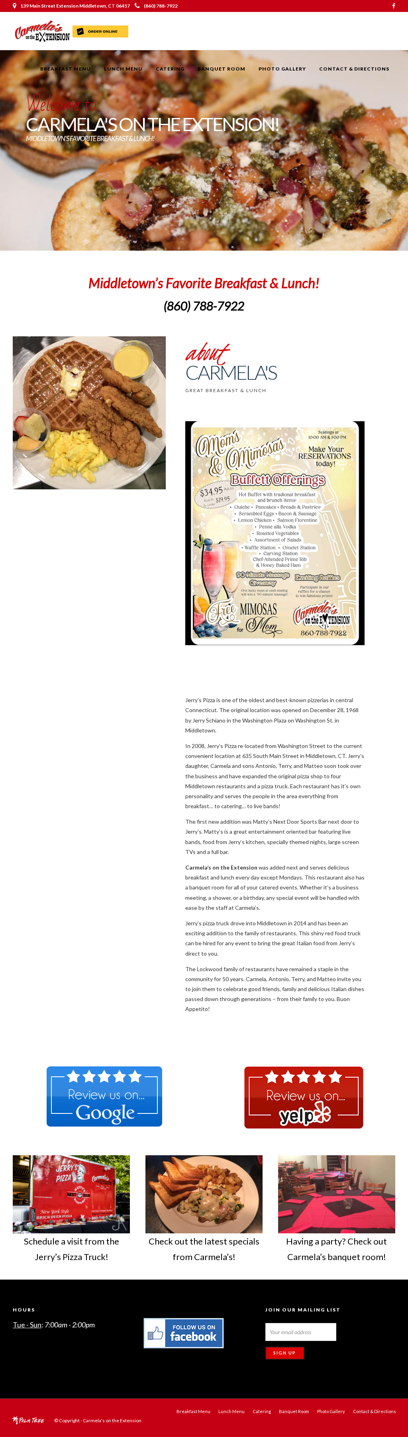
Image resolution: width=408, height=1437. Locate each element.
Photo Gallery (282, 69)
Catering (170, 69)
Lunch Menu (123, 69)
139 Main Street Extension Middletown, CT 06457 (75, 6)
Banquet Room (221, 69)
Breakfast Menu (65, 69)
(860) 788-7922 (161, 6)
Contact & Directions (354, 69)
